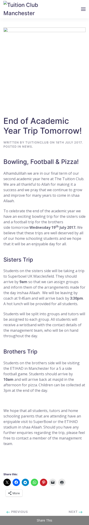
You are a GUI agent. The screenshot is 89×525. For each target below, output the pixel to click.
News (27, 146)
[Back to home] (22, 9)
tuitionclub (37, 142)
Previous (19, 512)
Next (74, 512)
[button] (83, 9)
